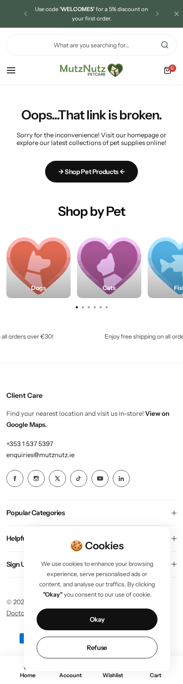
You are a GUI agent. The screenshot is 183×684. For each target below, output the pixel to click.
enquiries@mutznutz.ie (40, 455)
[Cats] (109, 266)
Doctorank (22, 613)
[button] (25, 13)
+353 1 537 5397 (29, 444)
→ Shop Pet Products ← (91, 172)
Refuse (97, 647)
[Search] (164, 44)
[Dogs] (38, 266)
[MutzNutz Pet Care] (91, 70)
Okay (97, 619)
